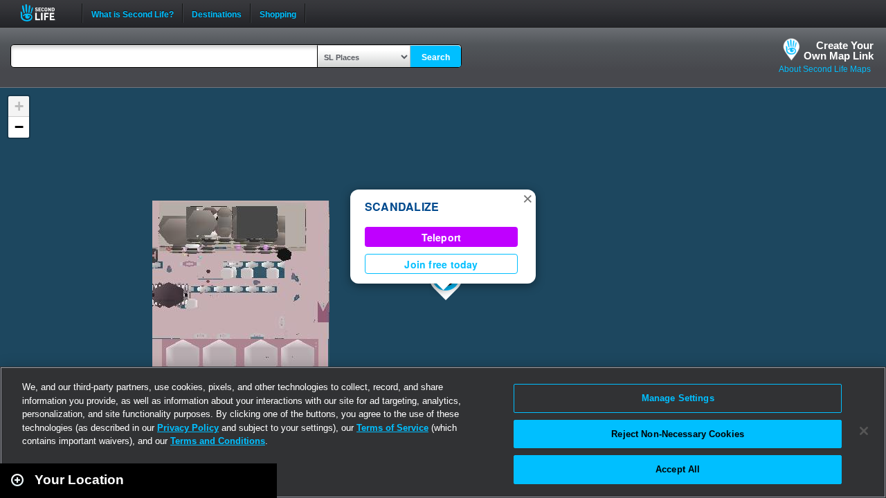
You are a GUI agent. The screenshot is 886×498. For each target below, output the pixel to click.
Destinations (217, 13)
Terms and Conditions (217, 441)
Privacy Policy (188, 428)
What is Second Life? (132, 13)
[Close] (864, 431)
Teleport (442, 237)
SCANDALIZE (402, 206)
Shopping (278, 13)
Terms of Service (392, 428)
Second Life (45, 12)
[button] (527, 198)
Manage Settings (678, 398)
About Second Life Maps (825, 69)
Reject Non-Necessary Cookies (677, 434)
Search (436, 57)
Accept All (678, 469)
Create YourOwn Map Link (839, 50)
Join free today (441, 264)
